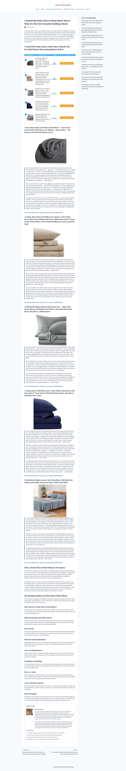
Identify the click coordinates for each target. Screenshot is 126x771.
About (42, 9)
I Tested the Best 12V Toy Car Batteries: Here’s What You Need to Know (43, 739)
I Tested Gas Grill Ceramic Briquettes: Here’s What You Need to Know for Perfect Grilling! (92, 52)
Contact (88, 9)
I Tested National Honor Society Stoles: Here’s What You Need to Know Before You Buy (92, 59)
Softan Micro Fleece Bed (36, 217)
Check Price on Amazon (66, 63)
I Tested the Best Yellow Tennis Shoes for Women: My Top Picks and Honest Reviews (92, 79)
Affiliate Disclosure (68, 9)
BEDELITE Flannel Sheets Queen (39, 307)
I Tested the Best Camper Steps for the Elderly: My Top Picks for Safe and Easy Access (93, 37)
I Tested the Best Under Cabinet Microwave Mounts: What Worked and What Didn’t (45, 733)
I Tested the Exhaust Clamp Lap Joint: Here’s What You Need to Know (42, 737)
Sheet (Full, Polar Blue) (58, 482)
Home (38, 9)
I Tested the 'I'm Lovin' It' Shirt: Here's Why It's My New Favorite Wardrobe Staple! (92, 22)
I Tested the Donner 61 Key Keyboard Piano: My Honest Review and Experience (64, 752)
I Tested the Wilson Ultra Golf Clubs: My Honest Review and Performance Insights (34, 752)
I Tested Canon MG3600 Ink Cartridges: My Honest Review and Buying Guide (44, 735)
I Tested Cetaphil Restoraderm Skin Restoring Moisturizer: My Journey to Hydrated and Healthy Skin (92, 30)
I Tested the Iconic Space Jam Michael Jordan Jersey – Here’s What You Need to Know (92, 66)
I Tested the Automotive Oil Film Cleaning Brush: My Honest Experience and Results (93, 86)
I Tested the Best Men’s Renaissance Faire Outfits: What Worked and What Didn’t (92, 44)
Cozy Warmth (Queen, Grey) (41, 132)
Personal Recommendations (54, 9)
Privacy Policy (80, 9)
